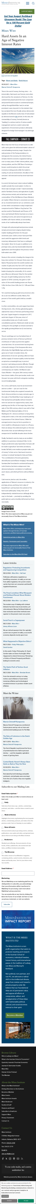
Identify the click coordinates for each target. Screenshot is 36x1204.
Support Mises (26, 11)
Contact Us (5, 1121)
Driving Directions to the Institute (13, 1089)
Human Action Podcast (9, 1072)
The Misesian (9, 852)
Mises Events (6, 1095)
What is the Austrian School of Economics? (15, 1059)
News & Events (9, 827)
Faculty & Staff (6, 1105)
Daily (6, 802)
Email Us (4, 1150)
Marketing (6, 878)
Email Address (8, 868)
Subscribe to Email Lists (9, 1111)
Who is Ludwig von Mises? (10, 1056)
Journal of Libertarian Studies (11, 1066)
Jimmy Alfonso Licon (10, 626)
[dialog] (18, 1192)
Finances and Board (8, 1108)
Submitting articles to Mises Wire (14, 537)
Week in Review (10, 815)
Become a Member (15, 1015)
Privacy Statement (8, 1118)
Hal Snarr (23, 573)
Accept (26, 1200)
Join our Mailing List (8, 1154)
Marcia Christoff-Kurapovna (11, 87)
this (16, 117)
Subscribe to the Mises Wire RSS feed (15, 554)
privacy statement (10, 899)
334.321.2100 (10, 1143)
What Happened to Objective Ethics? (17, 641)
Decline (9, 1200)
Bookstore (8, 840)
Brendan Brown (25, 672)
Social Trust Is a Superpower (14, 620)
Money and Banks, (12, 80)
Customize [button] (5, 1196)
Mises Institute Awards (9, 1098)
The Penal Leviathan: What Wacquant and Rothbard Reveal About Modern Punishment (17, 595)
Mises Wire (9, 31)
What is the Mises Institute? (11, 1086)
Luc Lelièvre (24, 600)
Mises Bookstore (7, 1102)
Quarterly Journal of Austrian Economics (15, 1062)
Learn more (22, 889)
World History (23, 80)
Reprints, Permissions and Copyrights (15, 541)
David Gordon (7, 647)
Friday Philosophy (18, 644)
